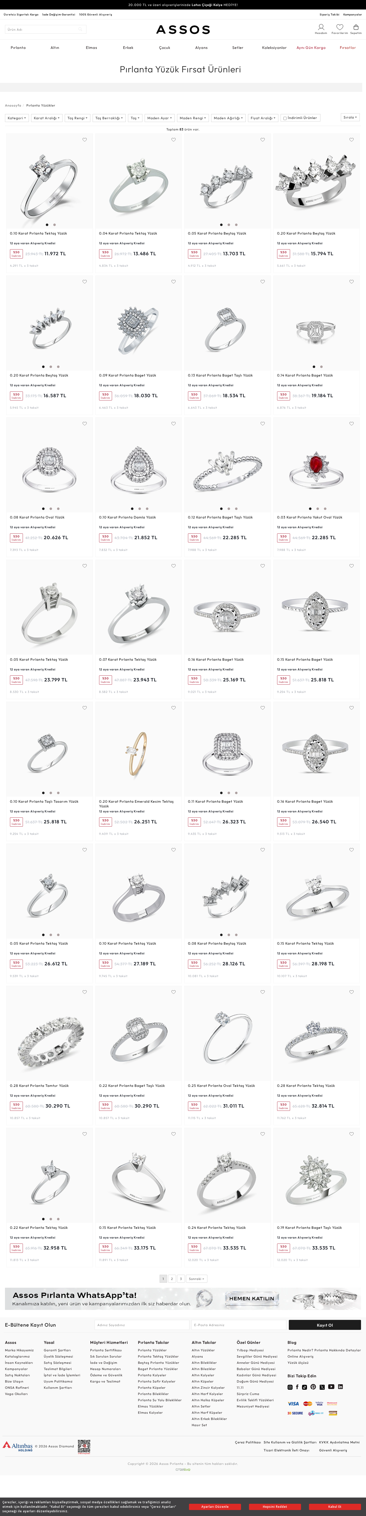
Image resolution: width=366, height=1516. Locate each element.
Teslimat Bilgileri (58, 1369)
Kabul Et (335, 1507)
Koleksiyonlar (274, 47)
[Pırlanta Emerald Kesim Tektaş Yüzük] (139, 749)
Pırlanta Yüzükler (152, 1350)
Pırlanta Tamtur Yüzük (39, 1085)
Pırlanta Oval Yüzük (37, 517)
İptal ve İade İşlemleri (62, 1375)
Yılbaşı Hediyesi (250, 1350)
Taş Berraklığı (108, 118)
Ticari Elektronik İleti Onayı (286, 1450)
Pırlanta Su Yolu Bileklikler (160, 1400)
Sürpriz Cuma (248, 1394)
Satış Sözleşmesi (57, 1363)
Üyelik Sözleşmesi (58, 1356)
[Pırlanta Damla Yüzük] (139, 465)
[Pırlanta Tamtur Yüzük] (49, 1033)
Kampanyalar (352, 14)
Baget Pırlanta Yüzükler (158, 1369)
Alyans (201, 47)
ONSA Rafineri (17, 1388)
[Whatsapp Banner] (183, 1299)
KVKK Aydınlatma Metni (339, 1442)
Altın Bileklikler (204, 1363)
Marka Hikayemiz (19, 1350)
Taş (134, 118)
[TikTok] (304, 1387)
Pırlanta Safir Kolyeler (157, 1381)
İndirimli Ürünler (302, 118)
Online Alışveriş (301, 1356)
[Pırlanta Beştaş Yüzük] (227, 181)
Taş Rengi (76, 118)
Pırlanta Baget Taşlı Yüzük (220, 375)
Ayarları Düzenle (215, 1507)
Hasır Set (199, 1425)
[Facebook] (297, 1388)
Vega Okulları (16, 1394)
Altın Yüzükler (203, 1350)
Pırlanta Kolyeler (152, 1375)
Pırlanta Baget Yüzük (127, 375)
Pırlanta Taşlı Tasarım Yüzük (44, 801)
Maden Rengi (192, 118)
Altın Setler (201, 1406)
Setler (238, 47)
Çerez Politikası (248, 1442)
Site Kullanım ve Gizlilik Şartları (290, 1442)
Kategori (16, 118)
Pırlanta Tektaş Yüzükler (158, 1356)
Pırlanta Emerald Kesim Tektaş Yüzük (136, 803)
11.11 (240, 1388)
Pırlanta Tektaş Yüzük (38, 233)
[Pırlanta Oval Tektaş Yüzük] (227, 1033)
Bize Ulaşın (14, 1381)
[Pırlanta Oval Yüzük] (49, 465)
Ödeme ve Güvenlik (106, 1375)
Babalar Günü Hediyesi (256, 1369)
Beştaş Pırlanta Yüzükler (158, 1363)
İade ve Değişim (103, 1363)
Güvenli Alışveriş (333, 1450)
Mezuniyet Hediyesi (253, 1406)
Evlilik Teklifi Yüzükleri (255, 1400)
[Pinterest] (313, 1388)
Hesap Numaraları (105, 1369)
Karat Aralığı (46, 118)
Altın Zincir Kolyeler (208, 1388)
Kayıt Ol (325, 1325)
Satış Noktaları (17, 1375)
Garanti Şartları (57, 1350)
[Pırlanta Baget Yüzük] (139, 323)
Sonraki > (196, 1279)
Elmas (91, 47)
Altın (55, 47)
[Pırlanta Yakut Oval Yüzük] (317, 465)
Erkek (128, 47)
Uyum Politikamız (58, 1381)
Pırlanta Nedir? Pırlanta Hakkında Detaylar (324, 1350)
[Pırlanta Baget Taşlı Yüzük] (227, 323)
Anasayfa (13, 105)
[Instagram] (290, 1387)
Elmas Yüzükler (150, 1406)
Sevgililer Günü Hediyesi (257, 1356)
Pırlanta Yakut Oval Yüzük (310, 517)
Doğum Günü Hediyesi (255, 1381)
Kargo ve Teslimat (105, 1381)
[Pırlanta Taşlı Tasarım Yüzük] (49, 749)
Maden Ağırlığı (227, 118)
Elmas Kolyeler (150, 1412)
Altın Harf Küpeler (207, 1412)
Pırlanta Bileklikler (153, 1394)
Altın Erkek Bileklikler (209, 1419)
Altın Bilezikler (204, 1369)
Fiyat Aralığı (262, 118)
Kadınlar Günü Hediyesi (256, 1375)
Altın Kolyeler (203, 1375)
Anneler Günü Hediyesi (256, 1363)
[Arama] (80, 29)
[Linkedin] (340, 1388)
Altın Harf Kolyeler (207, 1394)
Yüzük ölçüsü (298, 1363)
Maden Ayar (158, 118)
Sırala (349, 117)
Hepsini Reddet (275, 1507)
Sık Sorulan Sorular (106, 1356)
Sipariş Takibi (330, 14)
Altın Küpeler (203, 1381)
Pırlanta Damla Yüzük (127, 517)
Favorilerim (340, 33)
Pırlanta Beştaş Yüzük (217, 233)
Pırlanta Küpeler (152, 1388)
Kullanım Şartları (58, 1388)
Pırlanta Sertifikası (106, 1350)
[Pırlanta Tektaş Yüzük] (49, 181)
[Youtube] (331, 1388)
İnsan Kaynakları (19, 1363)
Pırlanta (18, 47)
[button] (46, 180)
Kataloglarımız (17, 1356)
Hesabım (321, 33)
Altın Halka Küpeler (208, 1400)
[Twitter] (322, 1387)
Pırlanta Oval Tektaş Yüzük (221, 1085)
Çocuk (164, 47)
